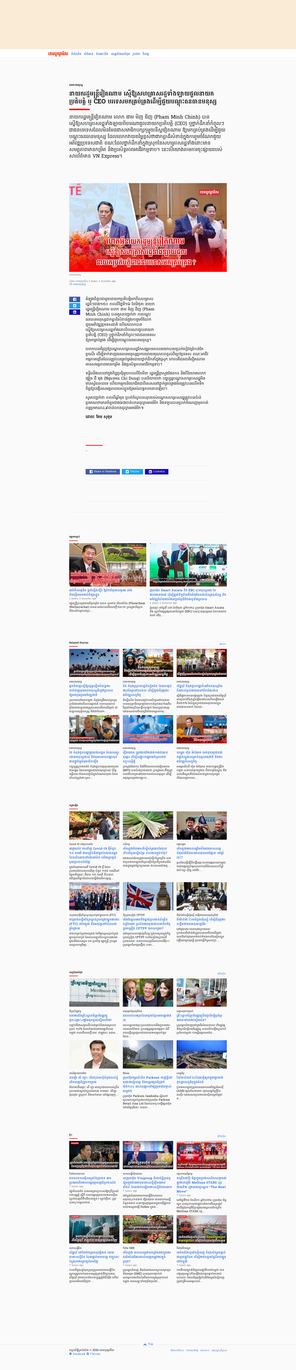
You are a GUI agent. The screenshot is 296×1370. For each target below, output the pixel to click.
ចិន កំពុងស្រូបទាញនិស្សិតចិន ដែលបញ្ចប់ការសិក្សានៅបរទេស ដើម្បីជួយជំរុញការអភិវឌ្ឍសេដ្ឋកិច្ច (147, 690)
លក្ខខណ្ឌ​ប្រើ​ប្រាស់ (219, 1350)
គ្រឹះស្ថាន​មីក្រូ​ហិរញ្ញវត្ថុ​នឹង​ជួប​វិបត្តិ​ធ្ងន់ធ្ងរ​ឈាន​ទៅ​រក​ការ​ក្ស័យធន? (199, 1018)
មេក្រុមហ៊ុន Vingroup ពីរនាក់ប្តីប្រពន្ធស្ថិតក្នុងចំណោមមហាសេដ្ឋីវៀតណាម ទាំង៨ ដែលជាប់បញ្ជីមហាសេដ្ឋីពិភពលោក (147, 1182)
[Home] (58, 54)
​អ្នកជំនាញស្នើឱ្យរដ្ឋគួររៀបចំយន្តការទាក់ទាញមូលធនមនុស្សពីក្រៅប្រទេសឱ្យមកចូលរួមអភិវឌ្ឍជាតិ (91, 690)
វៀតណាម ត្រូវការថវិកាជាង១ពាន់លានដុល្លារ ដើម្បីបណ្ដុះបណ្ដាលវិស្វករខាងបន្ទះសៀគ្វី (145, 757)
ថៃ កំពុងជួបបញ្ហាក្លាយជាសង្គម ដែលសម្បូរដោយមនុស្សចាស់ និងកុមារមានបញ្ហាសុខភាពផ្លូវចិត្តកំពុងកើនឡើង (94, 757)
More (223, 644)
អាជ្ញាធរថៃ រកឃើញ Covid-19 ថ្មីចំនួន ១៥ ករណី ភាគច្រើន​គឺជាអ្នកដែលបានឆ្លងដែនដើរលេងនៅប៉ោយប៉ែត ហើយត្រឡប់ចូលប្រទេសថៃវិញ (93, 855)
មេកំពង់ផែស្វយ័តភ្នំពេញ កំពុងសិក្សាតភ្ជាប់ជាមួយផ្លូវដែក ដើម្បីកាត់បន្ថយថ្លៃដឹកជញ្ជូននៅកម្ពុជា (201, 1257)
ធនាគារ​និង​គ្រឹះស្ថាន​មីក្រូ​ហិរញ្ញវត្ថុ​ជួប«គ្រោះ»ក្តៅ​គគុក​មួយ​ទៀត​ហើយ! (90, 1018)
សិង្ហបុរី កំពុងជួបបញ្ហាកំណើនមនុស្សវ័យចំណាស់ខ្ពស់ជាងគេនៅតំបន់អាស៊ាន (200, 688)
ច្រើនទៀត (222, 973)
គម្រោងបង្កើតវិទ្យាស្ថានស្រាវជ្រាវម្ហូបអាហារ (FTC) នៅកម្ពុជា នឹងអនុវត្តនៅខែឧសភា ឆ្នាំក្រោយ (94, 924)
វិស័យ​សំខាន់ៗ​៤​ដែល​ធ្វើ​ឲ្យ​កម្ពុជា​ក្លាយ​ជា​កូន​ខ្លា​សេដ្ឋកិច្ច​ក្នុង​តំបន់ (200, 1080)
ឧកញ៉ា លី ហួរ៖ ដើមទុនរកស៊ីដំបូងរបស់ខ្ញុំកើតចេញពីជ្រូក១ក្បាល (93, 1080)
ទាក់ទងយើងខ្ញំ (192, 1350)
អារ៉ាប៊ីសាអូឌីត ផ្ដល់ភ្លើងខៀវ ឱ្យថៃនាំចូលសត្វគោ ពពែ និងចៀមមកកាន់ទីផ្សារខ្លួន (100, 593)
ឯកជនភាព (204, 1350)
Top (150, 1344)
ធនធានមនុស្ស (79, 284)
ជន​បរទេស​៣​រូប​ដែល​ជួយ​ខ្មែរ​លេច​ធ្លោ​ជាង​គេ (147, 1018)
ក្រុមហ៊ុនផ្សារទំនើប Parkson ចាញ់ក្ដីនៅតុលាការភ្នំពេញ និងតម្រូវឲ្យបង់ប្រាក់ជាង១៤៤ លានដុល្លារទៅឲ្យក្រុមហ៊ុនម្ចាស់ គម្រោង (147, 1084)
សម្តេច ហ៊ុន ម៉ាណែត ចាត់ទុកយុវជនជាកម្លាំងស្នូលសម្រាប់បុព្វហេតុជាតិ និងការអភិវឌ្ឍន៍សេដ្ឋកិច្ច (200, 757)
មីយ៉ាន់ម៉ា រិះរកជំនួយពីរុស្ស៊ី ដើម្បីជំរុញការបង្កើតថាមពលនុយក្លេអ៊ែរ (201, 922)
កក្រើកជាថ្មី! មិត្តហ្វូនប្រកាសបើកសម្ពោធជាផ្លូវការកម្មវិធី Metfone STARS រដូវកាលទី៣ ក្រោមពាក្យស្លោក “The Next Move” (201, 1184)
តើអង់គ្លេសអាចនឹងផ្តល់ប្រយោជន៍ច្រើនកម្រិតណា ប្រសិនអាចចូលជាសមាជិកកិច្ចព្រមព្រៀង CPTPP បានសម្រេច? (146, 924)
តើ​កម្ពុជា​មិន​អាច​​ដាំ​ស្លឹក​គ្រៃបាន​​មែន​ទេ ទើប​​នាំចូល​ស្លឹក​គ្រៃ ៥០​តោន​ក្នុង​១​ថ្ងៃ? (145, 851)
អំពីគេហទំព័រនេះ (177, 1350)
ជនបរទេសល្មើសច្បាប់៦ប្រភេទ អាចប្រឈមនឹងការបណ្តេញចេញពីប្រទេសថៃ (92, 1180)
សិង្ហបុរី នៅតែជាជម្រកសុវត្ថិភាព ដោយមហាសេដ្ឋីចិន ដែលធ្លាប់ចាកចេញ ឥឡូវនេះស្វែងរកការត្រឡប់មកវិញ (94, 1257)
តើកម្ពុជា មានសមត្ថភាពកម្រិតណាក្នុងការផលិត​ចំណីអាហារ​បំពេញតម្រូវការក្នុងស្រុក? (147, 1257)
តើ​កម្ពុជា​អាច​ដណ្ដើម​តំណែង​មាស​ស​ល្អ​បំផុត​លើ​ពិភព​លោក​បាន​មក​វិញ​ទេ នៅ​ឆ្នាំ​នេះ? (200, 853)
